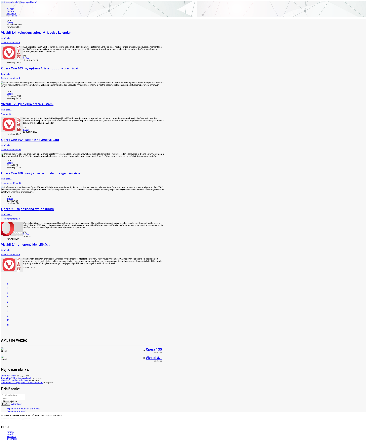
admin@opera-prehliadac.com (15, 422)
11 (8, 325)
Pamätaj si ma (10, 401)
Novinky (10, 9)
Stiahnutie (11, 13)
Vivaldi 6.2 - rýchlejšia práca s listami (27, 104)
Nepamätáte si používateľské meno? (23, 409)
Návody (10, 11)
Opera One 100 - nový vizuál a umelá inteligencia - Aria (40, 173)
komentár (6, 114)
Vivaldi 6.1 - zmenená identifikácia (25, 244)
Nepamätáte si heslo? (17, 411)
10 (8, 320)
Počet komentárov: (10, 42)
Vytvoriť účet (16, 404)
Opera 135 (154, 349)
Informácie (12, 16)
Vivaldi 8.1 (154, 358)
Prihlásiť (5, 404)
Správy (10, 22)
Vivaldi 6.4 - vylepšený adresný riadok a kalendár (36, 33)
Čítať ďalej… (6, 38)
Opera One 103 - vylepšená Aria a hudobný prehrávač (39, 68)
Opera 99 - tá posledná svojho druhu (27, 209)
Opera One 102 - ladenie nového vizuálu (30, 140)
